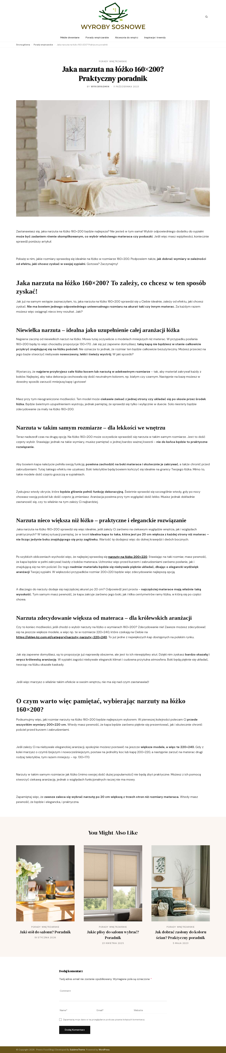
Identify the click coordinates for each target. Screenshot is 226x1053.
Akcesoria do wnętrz (126, 37)
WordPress (104, 1049)
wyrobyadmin (100, 86)
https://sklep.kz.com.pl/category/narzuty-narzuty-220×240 (61, 637)
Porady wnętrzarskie (97, 37)
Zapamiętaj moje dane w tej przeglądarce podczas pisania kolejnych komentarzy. (104, 1019)
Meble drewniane (69, 37)
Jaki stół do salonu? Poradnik (45, 932)
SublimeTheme (77, 1049)
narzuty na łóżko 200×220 (127, 557)
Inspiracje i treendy (155, 37)
